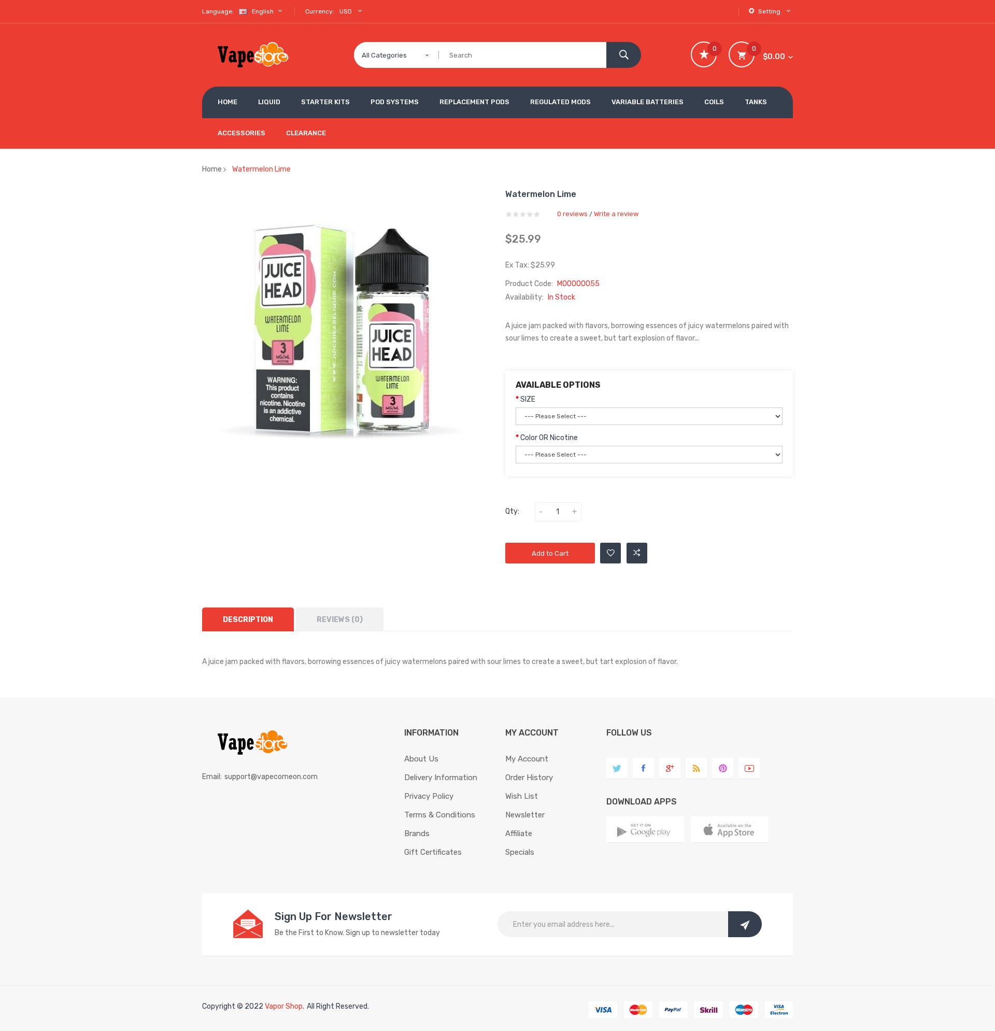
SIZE (527, 399)
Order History (529, 777)
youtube (749, 768)
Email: (212, 776)
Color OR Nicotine (549, 437)
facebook (643, 768)
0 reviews (572, 214)
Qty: (512, 511)
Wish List (521, 796)
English (263, 11)
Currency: (319, 11)
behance (696, 768)
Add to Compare (637, 553)
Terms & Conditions (439, 815)
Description (248, 619)
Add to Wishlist (610, 553)
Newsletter (525, 815)
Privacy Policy (428, 796)
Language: (218, 11)
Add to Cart (550, 553)
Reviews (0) (340, 619)
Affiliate (518, 833)
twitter (617, 768)
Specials (519, 852)
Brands (417, 833)
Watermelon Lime (261, 169)
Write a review (616, 214)
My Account (526, 759)
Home (212, 169)
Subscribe (745, 924)
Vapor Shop (284, 1006)
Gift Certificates (433, 852)
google (669, 768)
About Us (421, 759)
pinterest (722, 768)
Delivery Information (440, 777)
